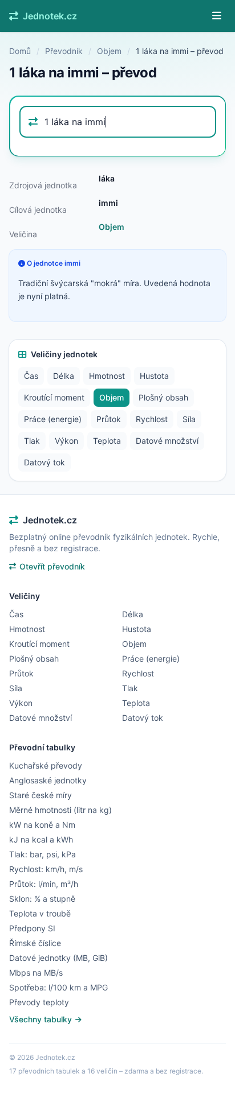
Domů (20, 51)
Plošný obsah (163, 397)
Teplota (107, 440)
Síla (189, 419)
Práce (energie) (53, 419)
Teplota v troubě (40, 913)
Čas (31, 376)
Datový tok (44, 462)
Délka (63, 376)
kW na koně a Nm (42, 824)
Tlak (32, 440)
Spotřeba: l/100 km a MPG (58, 987)
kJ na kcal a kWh (41, 839)
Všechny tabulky (41, 1019)
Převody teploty (39, 1002)
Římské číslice (35, 943)
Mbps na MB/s (36, 972)
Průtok (108, 419)
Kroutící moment (54, 397)
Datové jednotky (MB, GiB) (58, 958)
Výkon (66, 440)
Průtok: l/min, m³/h (43, 884)
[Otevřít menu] (217, 16)
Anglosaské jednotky (48, 780)
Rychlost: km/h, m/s (46, 869)
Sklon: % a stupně (42, 898)
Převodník (64, 51)
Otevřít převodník (52, 566)
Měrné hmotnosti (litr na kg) (60, 810)
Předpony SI (32, 928)
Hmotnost (107, 376)
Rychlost (152, 419)
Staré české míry (40, 795)
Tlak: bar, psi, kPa (42, 854)
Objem (109, 51)
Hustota (154, 376)
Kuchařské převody (45, 765)
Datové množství (167, 440)
